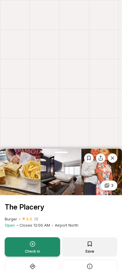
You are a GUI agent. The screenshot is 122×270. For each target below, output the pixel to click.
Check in (32, 251)
